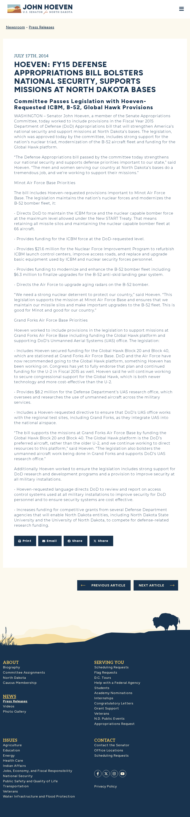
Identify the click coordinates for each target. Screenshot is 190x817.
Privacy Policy (105, 786)
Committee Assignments (24, 672)
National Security (18, 776)
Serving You (109, 663)
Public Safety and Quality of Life (30, 781)
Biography (11, 667)
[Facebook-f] (97, 773)
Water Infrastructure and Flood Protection (39, 796)
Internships (103, 698)
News (9, 697)
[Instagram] (114, 773)
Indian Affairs (14, 766)
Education (11, 750)
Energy (9, 755)
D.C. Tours (102, 678)
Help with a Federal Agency (117, 683)
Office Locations (108, 750)
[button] (25, 541)
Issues (10, 740)
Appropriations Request (114, 724)
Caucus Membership (20, 683)
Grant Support (106, 708)
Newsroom (15, 27)
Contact (105, 740)
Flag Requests (105, 672)
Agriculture (12, 745)
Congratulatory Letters (113, 703)
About (11, 663)
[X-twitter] (106, 773)
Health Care (13, 760)
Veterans (101, 713)
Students (101, 688)
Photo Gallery (14, 711)
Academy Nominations (113, 693)
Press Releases (41, 27)
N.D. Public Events (109, 719)
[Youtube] (122, 773)
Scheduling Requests (111, 667)
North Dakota (14, 678)
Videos (8, 706)
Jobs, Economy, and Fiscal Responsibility (37, 771)
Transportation (16, 786)
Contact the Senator (112, 745)
